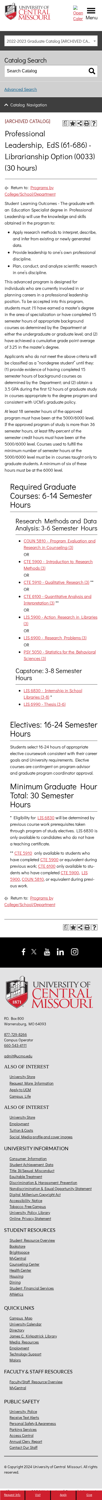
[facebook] (23, 951)
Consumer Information (28, 1158)
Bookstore (17, 1246)
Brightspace (19, 1252)
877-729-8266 (15, 1034)
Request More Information (32, 1083)
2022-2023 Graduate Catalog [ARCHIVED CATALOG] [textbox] (52, 41)
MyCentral (18, 1258)
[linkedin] (60, 951)
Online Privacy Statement (30, 1218)
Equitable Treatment (26, 1176)
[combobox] (51, 40)
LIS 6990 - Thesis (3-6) (45, 704)
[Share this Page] (80, 123)
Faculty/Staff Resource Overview (36, 1381)
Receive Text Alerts (24, 1417)
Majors (15, 1360)
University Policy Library (30, 1212)
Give (89, 1495)
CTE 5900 (49, 859)
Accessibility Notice (26, 1200)
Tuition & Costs (21, 1130)
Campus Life (20, 1096)
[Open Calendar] (78, 13)
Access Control (21, 1435)
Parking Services (23, 1429)
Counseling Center (24, 1264)
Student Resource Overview (32, 1240)
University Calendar (26, 1324)
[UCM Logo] (51, 993)
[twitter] (34, 951)
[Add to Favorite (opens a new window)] (73, 123)
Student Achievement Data (31, 1164)
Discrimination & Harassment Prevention (43, 1182)
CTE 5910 (23, 853)
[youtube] (47, 951)
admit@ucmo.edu (18, 1056)
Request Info (12, 1495)
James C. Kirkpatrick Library (33, 1336)
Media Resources (24, 1342)
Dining (15, 1282)
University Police (23, 1411)
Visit (38, 1495)
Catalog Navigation (28, 105)
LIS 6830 (46, 817)
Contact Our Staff (24, 1447)
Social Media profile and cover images (41, 1136)
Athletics (16, 1294)
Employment (19, 1123)
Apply (63, 1495)
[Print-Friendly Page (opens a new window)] (87, 123)
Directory (17, 1330)
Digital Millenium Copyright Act (35, 1194)
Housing (16, 1276)
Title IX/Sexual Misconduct (32, 1170)
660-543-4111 (15, 1045)
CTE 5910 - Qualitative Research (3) (56, 582)
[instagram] (74, 951)
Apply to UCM (20, 1089)
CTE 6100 (46, 866)
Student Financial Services (32, 1288)
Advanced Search (20, 89)
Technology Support (25, 1354)
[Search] (92, 71)
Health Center (20, 1270)
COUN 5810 (33, 879)
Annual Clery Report (26, 1441)
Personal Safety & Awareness (33, 1423)
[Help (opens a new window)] (94, 123)
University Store (22, 1076)
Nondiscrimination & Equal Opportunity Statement (51, 1188)
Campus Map (21, 1318)
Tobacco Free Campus (28, 1206)
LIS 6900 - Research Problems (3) (55, 637)
